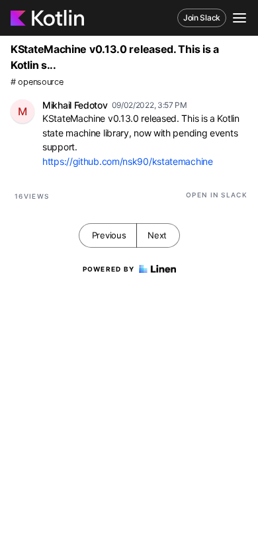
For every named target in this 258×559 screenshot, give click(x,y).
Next (157, 235)
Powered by (109, 269)
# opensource (37, 82)
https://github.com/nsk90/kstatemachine (127, 161)
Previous (109, 235)
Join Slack (201, 18)
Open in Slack (216, 195)
